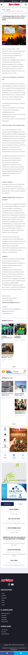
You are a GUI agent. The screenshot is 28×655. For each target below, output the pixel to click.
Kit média (4, 631)
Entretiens (4, 615)
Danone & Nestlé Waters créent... (19, 394)
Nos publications (5, 634)
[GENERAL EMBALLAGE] (14, 372)
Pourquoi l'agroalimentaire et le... (7, 338)
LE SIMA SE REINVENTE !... (18, 337)
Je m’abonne (5, 629)
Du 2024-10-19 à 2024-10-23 (14, 563)
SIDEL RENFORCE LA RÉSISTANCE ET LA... (20, 412)
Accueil (3, 9)
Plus (14, 366)
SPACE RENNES (14, 509)
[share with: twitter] (21, 653)
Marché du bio (5, 621)
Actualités (4, 595)
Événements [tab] (7, 504)
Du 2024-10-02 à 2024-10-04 (14, 552)
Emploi (3, 600)
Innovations (4, 619)
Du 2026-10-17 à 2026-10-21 (14, 521)
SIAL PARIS (14, 560)
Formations (4, 617)
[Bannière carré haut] (14, 473)
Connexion (15, 1)
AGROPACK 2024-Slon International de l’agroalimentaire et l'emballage (14, 538)
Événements (4, 598)
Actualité (8, 9)
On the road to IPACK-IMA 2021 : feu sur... (7, 356)
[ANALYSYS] (14, 492)
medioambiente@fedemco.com (11, 302)
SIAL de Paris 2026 (14, 519)
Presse (3, 602)
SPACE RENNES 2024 (14, 528)
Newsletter (23, 1)
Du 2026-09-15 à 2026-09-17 (14, 511)
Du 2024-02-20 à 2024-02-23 (14, 541)
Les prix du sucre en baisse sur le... (7, 394)
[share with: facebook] (7, 653)
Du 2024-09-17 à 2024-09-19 (14, 530)
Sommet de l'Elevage (14, 549)
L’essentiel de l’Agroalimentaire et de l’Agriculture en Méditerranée (14, 648)
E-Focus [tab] (21, 504)
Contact (3, 605)
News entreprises (6, 613)
